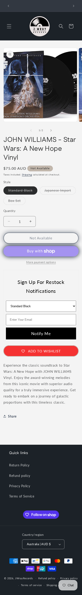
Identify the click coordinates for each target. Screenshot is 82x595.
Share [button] (12, 416)
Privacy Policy (19, 486)
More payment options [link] (41, 262)
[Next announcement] (74, 6)
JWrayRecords (24, 577)
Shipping (27, 174)
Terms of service (31, 585)
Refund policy (19, 476)
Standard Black (22, 191)
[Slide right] (51, 130)
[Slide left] (31, 130)
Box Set (17, 201)
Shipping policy (56, 585)
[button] (9, 26)
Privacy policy (69, 578)
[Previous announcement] (8, 6)
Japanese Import (60, 191)
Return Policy (19, 465)
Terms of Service (21, 496)
